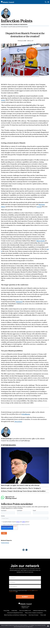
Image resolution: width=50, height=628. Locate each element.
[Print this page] (23, 550)
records (39, 206)
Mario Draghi (40, 241)
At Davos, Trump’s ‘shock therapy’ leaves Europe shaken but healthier (23, 491)
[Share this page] (26, 550)
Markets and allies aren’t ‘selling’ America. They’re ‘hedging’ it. (21, 488)
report (3, 100)
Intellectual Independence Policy (39, 610)
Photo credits (43, 615)
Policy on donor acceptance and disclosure (34, 612)
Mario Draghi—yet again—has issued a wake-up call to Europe (20, 485)
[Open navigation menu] (48, 2)
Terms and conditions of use (25, 610)
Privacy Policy (29, 590)
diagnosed (19, 302)
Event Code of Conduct (33, 615)
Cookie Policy (14, 610)
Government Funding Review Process (15, 612)
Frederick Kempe (5, 543)
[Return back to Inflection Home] (17, 23)
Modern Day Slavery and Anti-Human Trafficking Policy (15, 615)
